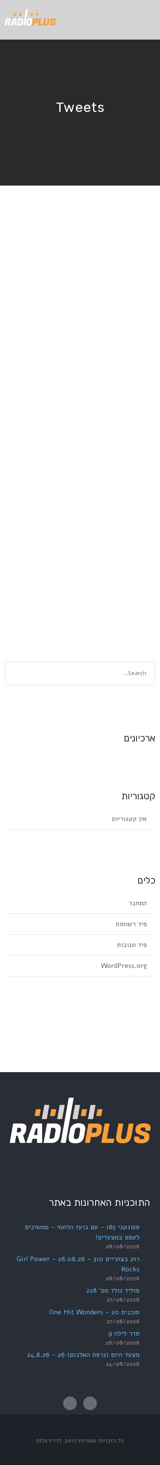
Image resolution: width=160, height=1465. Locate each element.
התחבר (137, 903)
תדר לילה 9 (124, 1333)
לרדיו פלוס (48, 1440)
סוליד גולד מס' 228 (113, 1290)
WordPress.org (124, 965)
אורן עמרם (87, 397)
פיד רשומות (131, 924)
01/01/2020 (130, 397)
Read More (129, 544)
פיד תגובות (132, 945)
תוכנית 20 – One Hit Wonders (94, 1312)
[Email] (70, 1403)
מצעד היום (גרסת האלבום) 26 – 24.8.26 (83, 1354)
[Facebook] (90, 1403)
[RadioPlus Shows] (30, 15)
